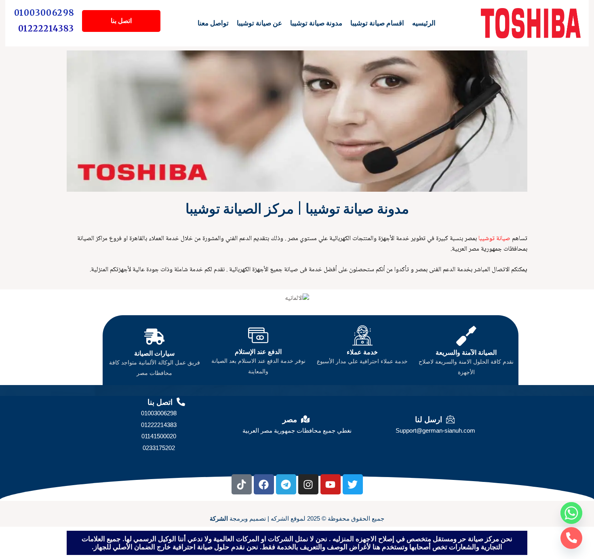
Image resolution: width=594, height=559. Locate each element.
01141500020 (158, 436)
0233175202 (159, 447)
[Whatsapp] (571, 513)
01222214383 (46, 28)
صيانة (502, 238)
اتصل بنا (121, 20)
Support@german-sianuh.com (435, 430)
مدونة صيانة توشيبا (316, 23)
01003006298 (44, 13)
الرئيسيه (424, 23)
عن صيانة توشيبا (259, 23)
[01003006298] (571, 538)
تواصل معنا (213, 23)
